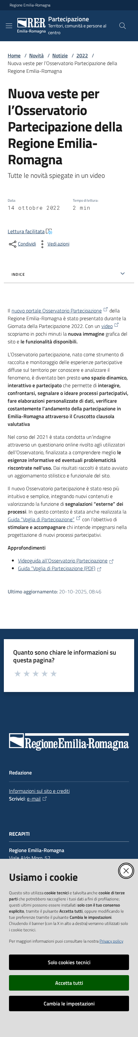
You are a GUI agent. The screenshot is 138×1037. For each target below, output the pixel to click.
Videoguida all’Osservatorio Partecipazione (63, 560)
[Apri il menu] (9, 26)
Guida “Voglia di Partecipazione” (41, 519)
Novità (36, 55)
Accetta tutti (69, 983)
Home (14, 55)
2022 (82, 55)
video (107, 326)
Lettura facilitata (26, 231)
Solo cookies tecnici (69, 962)
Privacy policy (111, 941)
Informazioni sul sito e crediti (39, 791)
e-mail (34, 798)
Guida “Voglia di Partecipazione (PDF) (56, 568)
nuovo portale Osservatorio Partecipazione (57, 310)
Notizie (60, 55)
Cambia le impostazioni (69, 1003)
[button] (122, 26)
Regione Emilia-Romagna (30, 5)
